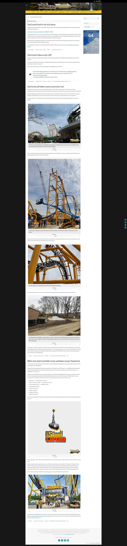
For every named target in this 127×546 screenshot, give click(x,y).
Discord (63, 516)
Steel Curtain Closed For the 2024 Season (41, 24)
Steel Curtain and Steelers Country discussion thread (39, 516)
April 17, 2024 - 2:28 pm (41, 49)
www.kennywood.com (69, 534)
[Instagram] (98, 1)
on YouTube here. (35, 371)
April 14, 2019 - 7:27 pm (39, 355)
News (49, 49)
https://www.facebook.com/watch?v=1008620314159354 (40, 32)
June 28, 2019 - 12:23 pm (41, 81)
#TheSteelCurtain (72, 71)
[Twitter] (96, 1)
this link (32, 459)
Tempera (93, 543)
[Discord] (100, 1)
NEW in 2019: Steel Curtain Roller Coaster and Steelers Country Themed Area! (53, 361)
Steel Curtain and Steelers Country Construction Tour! (45, 87)
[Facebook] (94, 1)
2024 (53, 49)
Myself (30, 355)
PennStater (31, 49)
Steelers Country (64, 81)
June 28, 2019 (53, 77)
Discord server (59, 349)
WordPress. (98, 543)
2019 (54, 81)
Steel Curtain (57, 49)
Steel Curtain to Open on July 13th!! (39, 55)
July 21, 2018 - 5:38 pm (38, 521)
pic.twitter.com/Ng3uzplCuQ (40, 75)
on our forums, (49, 349)
